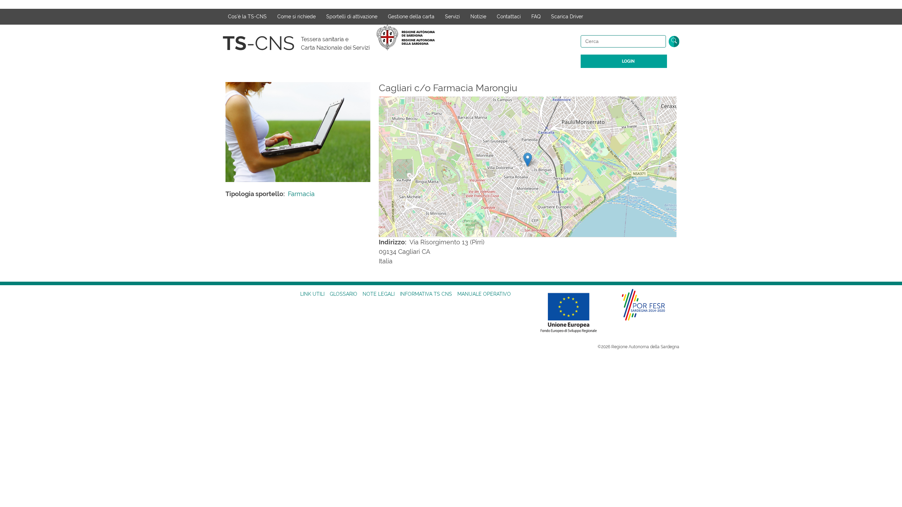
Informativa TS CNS (426, 294)
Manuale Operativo (484, 294)
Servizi (452, 16)
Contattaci (509, 16)
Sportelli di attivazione (351, 16)
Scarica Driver (567, 16)
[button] (527, 159)
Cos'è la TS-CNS (247, 16)
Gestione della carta (411, 16)
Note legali (379, 294)
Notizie (478, 16)
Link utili (312, 294)
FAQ (535, 16)
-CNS (259, 43)
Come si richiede (296, 16)
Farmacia (301, 194)
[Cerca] (674, 41)
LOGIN (628, 61)
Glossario (343, 294)
